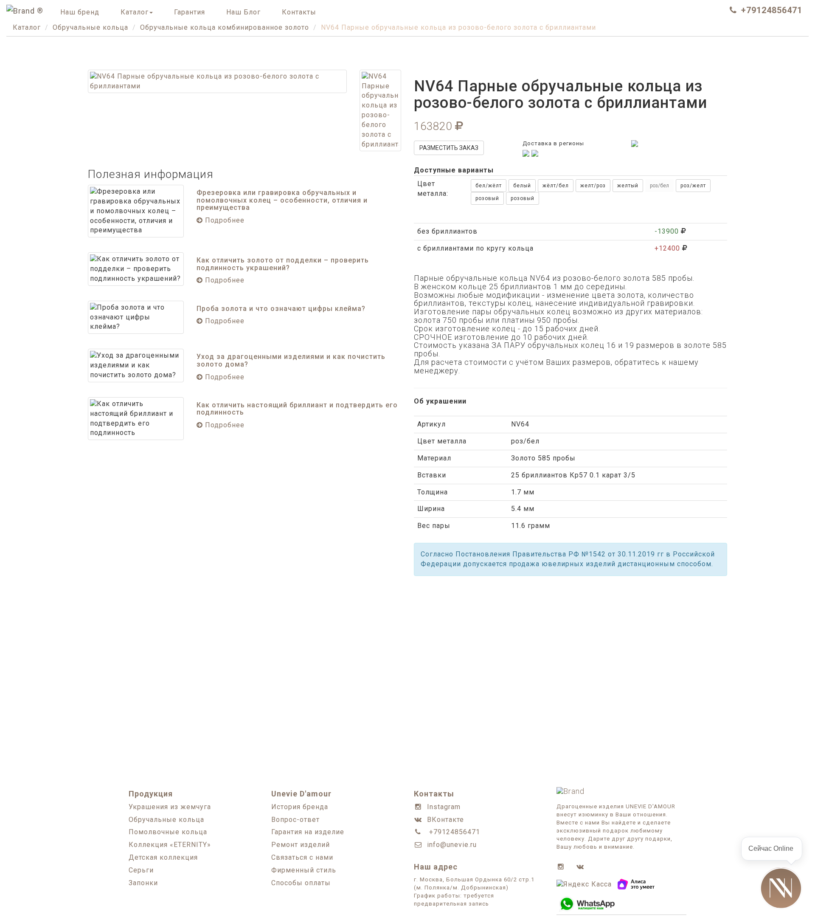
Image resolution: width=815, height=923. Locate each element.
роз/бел (659, 186)
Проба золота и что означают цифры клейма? (281, 309)
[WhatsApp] (634, 143)
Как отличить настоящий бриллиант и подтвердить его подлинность (297, 409)
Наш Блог (243, 12)
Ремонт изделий (300, 845)
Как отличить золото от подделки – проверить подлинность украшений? (283, 264)
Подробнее (223, 220)
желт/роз (593, 186)
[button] (781, 888)
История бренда (299, 807)
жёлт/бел (555, 186)
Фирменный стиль (303, 870)
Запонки (143, 883)
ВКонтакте (445, 820)
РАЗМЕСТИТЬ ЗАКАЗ (448, 147)
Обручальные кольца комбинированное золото (224, 27)
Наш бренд (79, 12)
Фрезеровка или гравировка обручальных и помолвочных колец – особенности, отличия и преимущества (282, 200)
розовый (487, 198)
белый (522, 186)
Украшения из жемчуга (170, 807)
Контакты (299, 12)
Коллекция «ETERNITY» (170, 845)
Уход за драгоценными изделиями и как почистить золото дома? (291, 360)
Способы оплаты (301, 883)
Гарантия (189, 12)
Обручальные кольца (90, 27)
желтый (627, 186)
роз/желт (693, 186)
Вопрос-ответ (295, 820)
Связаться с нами (302, 857)
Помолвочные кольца (168, 832)
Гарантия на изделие (307, 832)
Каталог (135, 12)
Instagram (444, 807)
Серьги (141, 870)
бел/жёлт (488, 186)
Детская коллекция (163, 857)
